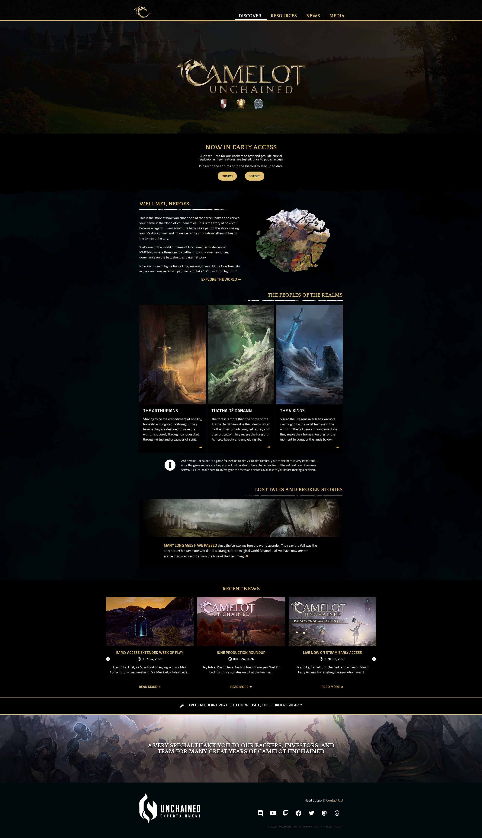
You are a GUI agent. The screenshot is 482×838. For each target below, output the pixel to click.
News (313, 16)
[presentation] (108, 659)
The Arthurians (160, 410)
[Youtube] (273, 813)
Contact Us (334, 800)
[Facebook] (298, 813)
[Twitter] (311, 813)
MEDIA (337, 16)
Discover (250, 16)
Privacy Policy (333, 826)
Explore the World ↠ (221, 279)
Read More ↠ (150, 686)
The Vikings (292, 410)
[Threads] (337, 813)
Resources (284, 16)
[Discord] (260, 813)
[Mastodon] (324, 813)
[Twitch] (285, 813)
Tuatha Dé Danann (231, 410)
